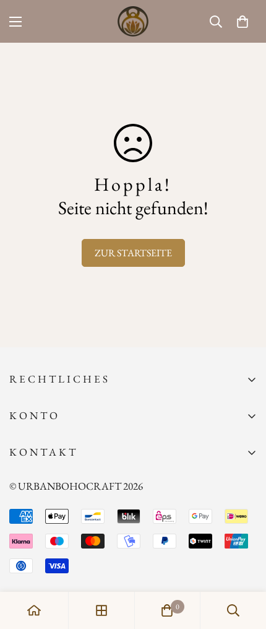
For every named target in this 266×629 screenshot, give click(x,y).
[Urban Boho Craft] (133, 21)
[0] (242, 21)
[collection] (101, 610)
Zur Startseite (133, 252)
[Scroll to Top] (243, 563)
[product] (34, 610)
